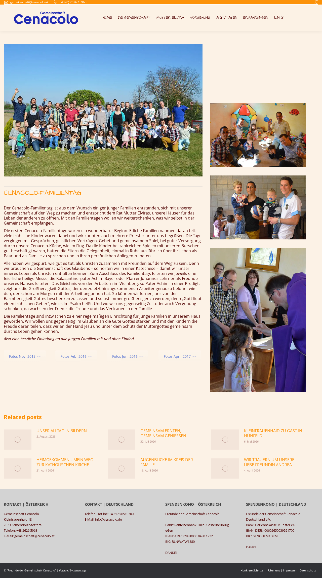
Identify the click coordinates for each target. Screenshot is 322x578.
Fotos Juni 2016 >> (127, 356)
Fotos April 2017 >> (180, 356)
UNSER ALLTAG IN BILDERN (61, 430)
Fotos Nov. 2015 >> (25, 356)
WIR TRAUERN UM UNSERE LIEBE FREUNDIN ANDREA (269, 462)
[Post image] (17, 439)
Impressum (290, 570)
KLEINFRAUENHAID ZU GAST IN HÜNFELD (273, 433)
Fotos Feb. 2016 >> (76, 356)
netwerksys (80, 570)
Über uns (274, 570)
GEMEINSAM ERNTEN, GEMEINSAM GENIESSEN (163, 433)
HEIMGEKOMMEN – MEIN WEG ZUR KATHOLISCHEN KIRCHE (64, 462)
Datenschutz (308, 570)
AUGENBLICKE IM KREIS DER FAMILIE (166, 462)
